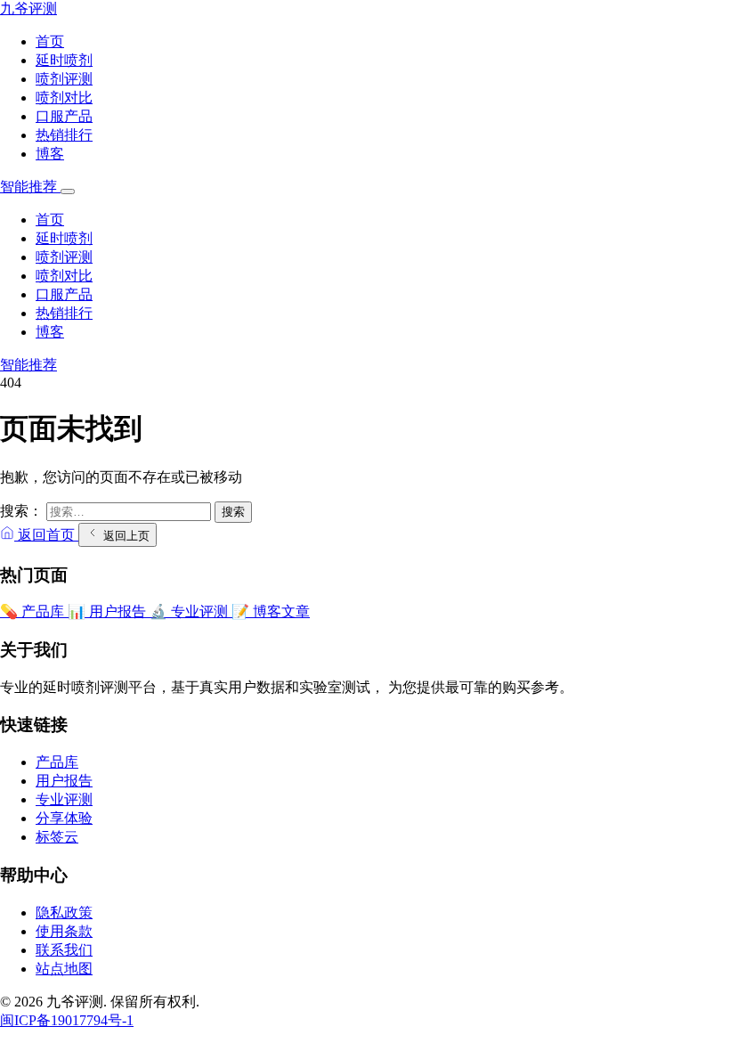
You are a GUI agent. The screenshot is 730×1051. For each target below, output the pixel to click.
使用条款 (64, 931)
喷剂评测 (64, 78)
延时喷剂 (64, 60)
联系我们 (64, 949)
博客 (50, 153)
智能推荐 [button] (30, 186)
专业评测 (64, 799)
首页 (50, 41)
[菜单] (68, 191)
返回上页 (125, 535)
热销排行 (64, 135)
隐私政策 (64, 912)
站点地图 (64, 968)
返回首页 (46, 534)
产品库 (57, 762)
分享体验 (64, 818)
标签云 (57, 836)
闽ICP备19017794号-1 (67, 1020)
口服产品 (64, 116)
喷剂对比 (64, 97)
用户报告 (64, 780)
